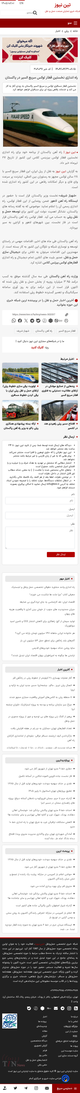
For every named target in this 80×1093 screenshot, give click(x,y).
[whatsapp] (14, 320)
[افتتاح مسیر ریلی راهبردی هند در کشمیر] (59, 410)
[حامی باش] (5, 1089)
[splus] (36, 1008)
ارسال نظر (60, 554)
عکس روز (43, 1055)
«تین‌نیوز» (39, 944)
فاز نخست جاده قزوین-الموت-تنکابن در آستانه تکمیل (45, 776)
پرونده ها (42, 1021)
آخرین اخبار (63, 670)
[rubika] (51, 320)
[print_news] (66, 320)
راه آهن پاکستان (43, 331)
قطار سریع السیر (67, 331)
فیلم (45, 1050)
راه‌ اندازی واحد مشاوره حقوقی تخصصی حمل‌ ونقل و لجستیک (43, 587)
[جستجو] (35, 13)
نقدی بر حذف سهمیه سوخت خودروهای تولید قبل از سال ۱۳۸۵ (40, 783)
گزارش (44, 1036)
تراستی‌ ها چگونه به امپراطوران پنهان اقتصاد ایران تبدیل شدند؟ (43, 655)
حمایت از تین (71, 1031)
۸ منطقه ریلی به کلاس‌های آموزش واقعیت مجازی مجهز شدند (40, 697)
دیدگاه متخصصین (39, 1040)
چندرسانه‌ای (42, 1026)
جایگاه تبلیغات (71, 1026)
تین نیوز (61, 171)
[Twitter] (15, 1088)
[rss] (76, 1008)
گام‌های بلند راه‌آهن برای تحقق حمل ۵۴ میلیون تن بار (47, 640)
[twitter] (26, 320)
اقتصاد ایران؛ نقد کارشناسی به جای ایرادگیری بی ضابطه (47, 602)
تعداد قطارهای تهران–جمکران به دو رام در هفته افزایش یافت (41, 728)
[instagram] (69, 1008)
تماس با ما (73, 1021)
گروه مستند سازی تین (68, 1055)
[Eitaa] (49, 1008)
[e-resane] (9, 1021)
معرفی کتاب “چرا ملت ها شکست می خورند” (52, 594)
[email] (56, 1008)
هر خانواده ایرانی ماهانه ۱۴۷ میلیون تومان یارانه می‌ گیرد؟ (45, 633)
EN (21, 3)
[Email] (47, 1089)
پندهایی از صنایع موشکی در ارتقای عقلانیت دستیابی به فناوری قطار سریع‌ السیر (60, 390)
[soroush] (44, 320)
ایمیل (72, 509)
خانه (75, 31)
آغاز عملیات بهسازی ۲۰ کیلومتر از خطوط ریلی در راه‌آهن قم (42, 678)
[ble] (38, 320)
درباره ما (74, 1016)
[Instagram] (36, 1088)
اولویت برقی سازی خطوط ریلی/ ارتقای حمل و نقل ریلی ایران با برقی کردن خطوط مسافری (21, 390)
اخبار (57, 31)
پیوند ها (74, 1046)
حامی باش (42, 1065)
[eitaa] (58, 320)
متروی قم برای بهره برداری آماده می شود (51, 886)
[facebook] (20, 320)
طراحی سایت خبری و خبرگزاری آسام (45, 1078)
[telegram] (32, 320)
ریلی (66, 31)
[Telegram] (26, 1088)
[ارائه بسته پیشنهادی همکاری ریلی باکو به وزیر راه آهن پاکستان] (20, 410)
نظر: (73, 524)
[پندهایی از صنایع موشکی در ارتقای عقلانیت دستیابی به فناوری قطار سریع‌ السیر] (59, 373)
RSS (75, 1036)
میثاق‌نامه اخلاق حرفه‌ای (67, 1041)
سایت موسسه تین (69, 1051)
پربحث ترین (63, 851)
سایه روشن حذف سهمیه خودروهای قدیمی (53, 648)
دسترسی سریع (64, 1088)
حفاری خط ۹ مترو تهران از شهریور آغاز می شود (48, 769)
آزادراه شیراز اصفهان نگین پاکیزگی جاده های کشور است (44, 905)
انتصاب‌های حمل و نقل (36, 1060)
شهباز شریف (23, 331)
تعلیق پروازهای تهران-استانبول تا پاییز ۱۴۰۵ (50, 791)
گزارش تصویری (40, 1045)
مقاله (44, 1031)
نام (73, 494)
